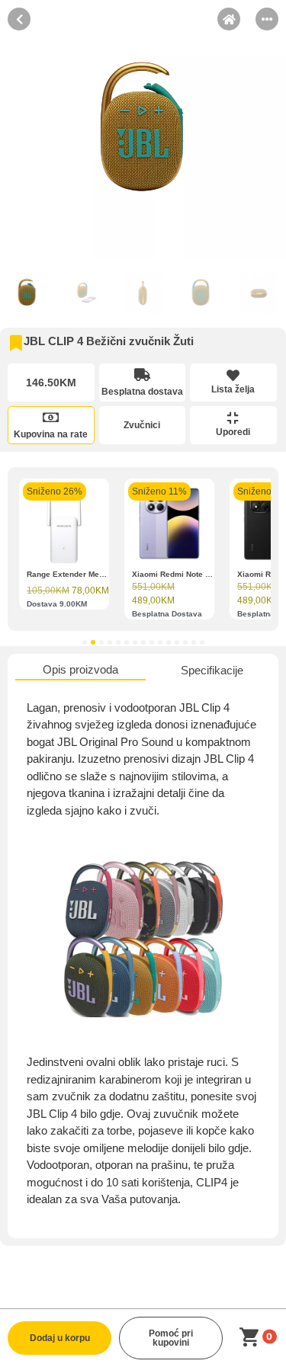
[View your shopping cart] (252, 1337)
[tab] (80, 670)
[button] (84, 642)
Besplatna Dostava (167, 614)
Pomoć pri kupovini (171, 1338)
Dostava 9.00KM (57, 604)
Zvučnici (142, 425)
